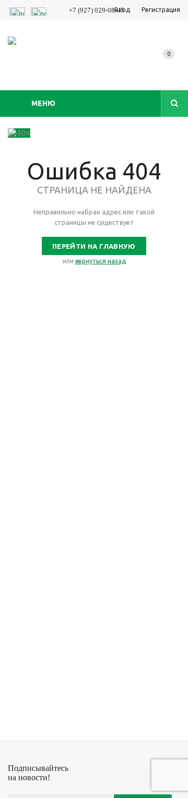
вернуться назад (100, 261)
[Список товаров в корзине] (171, 64)
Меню (43, 103)
